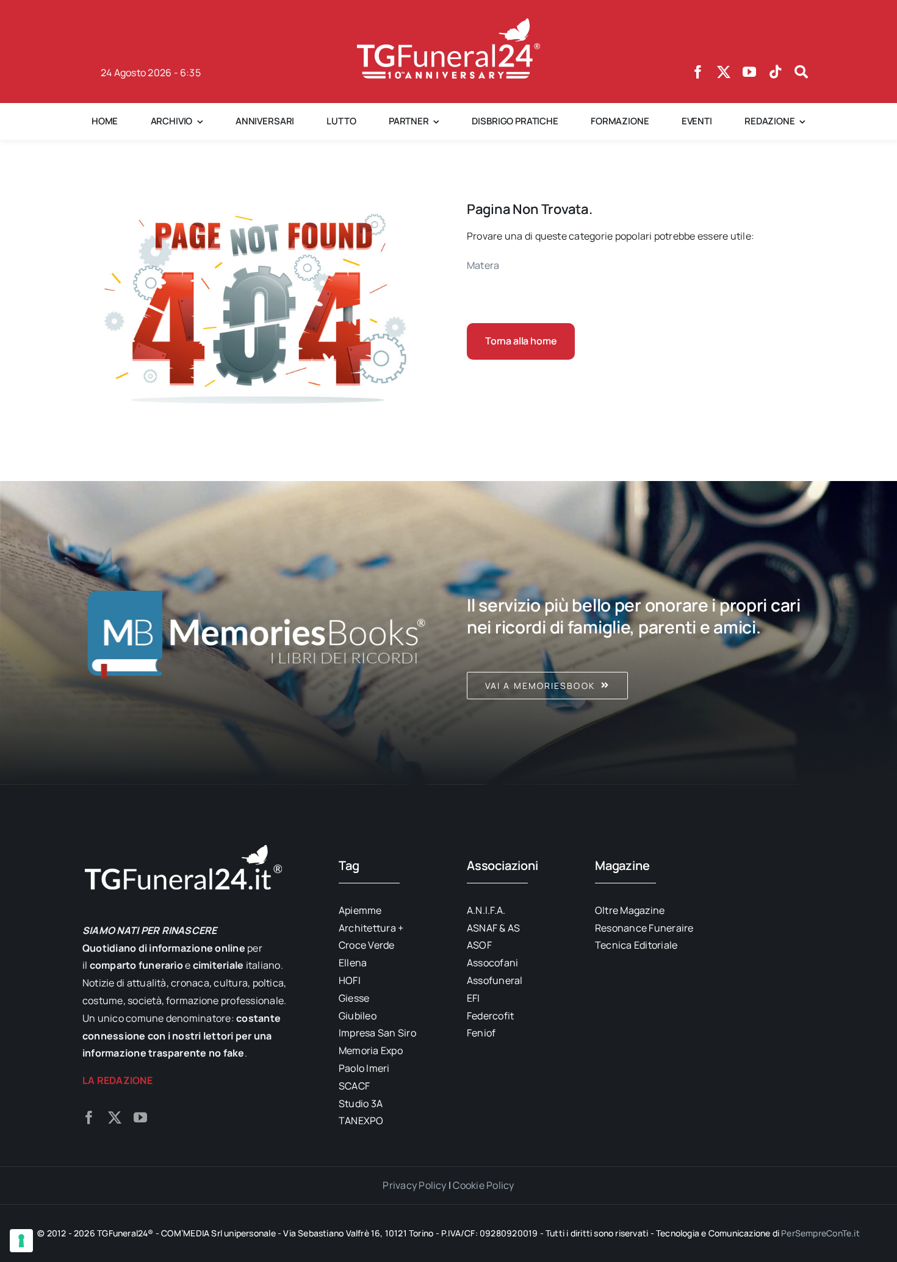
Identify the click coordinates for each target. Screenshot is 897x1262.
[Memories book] (641, 633)
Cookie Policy (483, 1185)
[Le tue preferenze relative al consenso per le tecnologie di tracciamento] (21, 1240)
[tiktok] (775, 72)
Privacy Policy (414, 1185)
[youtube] (749, 72)
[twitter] (723, 72)
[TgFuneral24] (448, 23)
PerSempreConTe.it (820, 1233)
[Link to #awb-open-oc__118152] (801, 72)
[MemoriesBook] (256, 633)
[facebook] (698, 72)
